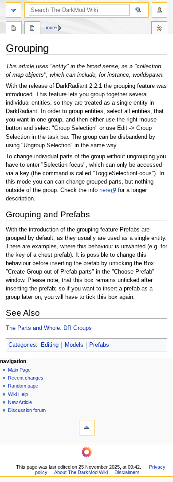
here (104, 190)
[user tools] (159, 10)
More (51, 27)
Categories (22, 345)
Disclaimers (127, 472)
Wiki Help (18, 394)
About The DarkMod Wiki (81, 472)
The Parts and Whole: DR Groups (49, 328)
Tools (159, 29)
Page (13, 29)
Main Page (19, 369)
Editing (50, 345)
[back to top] (86, 427)
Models (74, 345)
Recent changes (25, 377)
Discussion (32, 29)
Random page (23, 385)
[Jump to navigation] (13, 10)
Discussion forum (27, 410)
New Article (20, 402)
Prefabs (99, 345)
